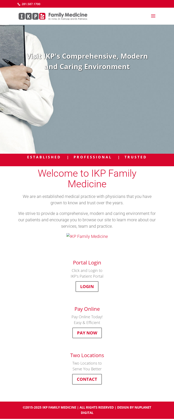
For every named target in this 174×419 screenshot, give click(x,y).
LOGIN (87, 286)
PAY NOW (87, 333)
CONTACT (87, 379)
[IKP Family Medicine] (87, 236)
